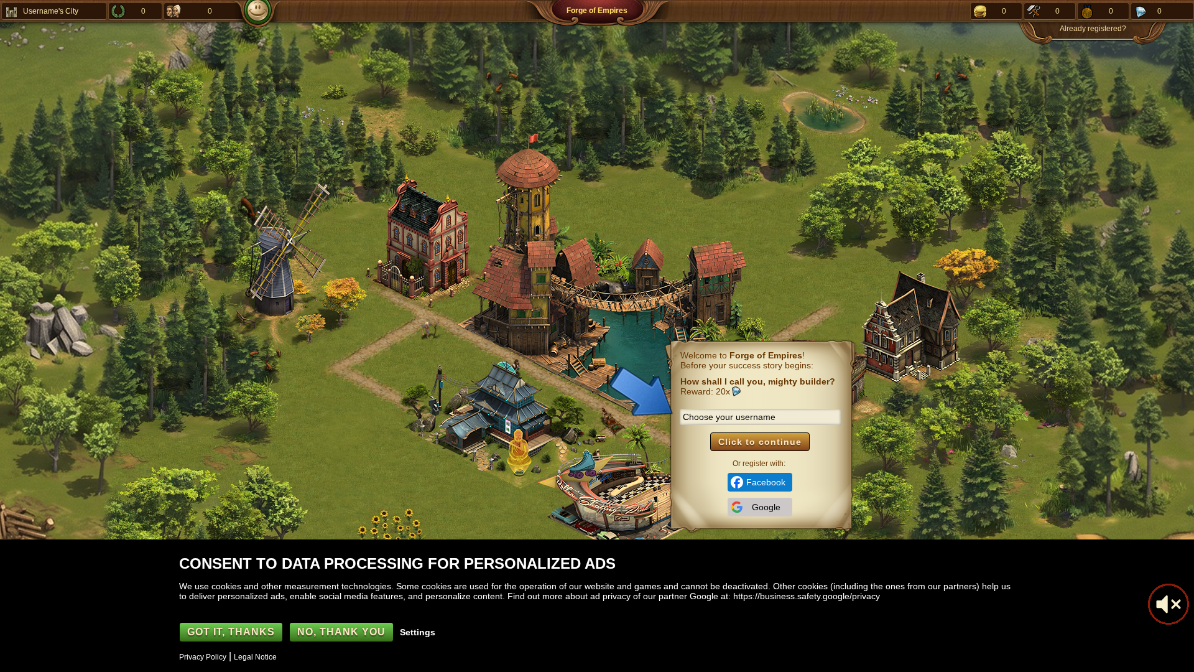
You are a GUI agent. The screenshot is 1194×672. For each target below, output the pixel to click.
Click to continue (760, 442)
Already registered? (1093, 28)
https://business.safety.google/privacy (806, 596)
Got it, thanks (231, 632)
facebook (765, 482)
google (766, 507)
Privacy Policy (202, 657)
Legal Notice (255, 657)
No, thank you (341, 632)
